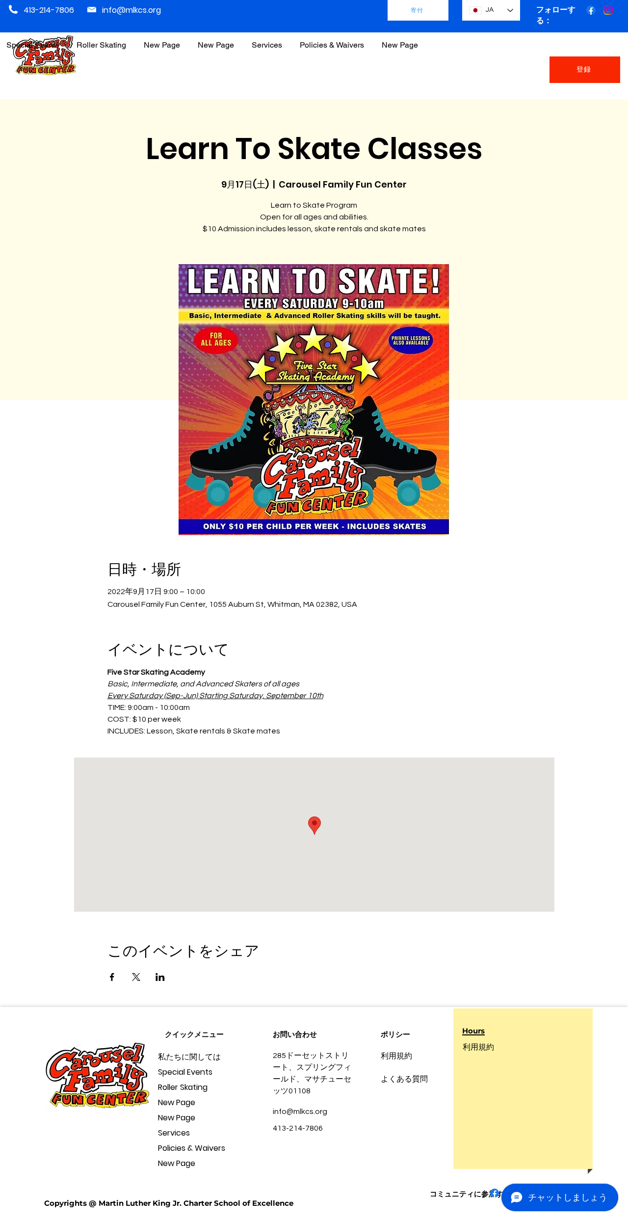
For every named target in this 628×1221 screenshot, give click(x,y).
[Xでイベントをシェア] (136, 977)
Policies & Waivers (191, 1148)
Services (174, 1133)
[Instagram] (608, 10)
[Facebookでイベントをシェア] (112, 977)
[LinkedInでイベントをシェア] (160, 977)
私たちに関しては (189, 1056)
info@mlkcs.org (131, 10)
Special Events (185, 1072)
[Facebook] (591, 10)
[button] (332, 40)
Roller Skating (183, 1087)
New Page (176, 1102)
